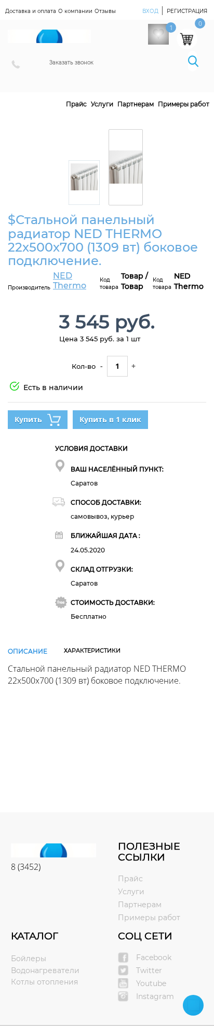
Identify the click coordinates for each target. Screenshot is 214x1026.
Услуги (102, 104)
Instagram (155, 996)
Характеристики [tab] (92, 650)
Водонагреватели (45, 970)
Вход (151, 11)
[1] (158, 34)
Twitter (149, 970)
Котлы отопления (44, 982)
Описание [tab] (27, 651)
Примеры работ (183, 104)
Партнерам (135, 104)
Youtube (151, 983)
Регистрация (187, 11)
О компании (75, 11)
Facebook (153, 957)
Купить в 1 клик (110, 419)
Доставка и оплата (30, 11)
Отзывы (105, 11)
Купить (28, 419)
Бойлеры (28, 958)
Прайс (76, 104)
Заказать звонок (71, 62)
